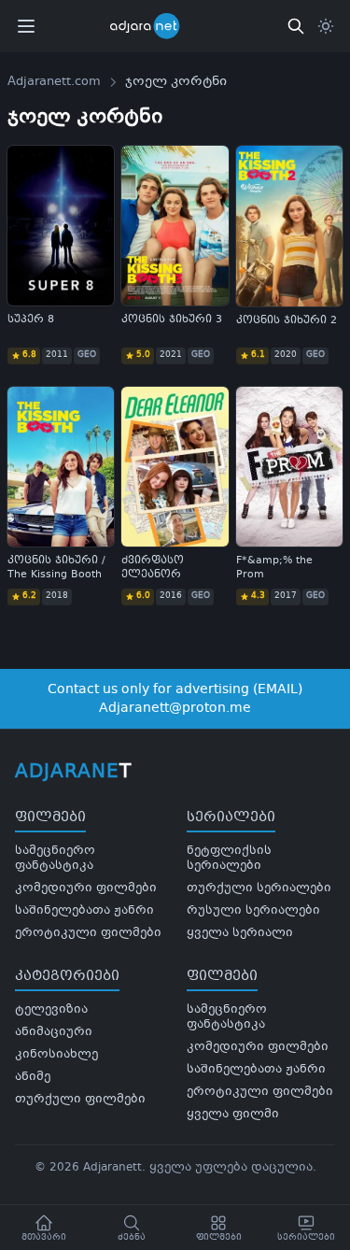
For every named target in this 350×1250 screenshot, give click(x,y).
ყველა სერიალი (240, 933)
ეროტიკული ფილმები (88, 933)
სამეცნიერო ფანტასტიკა (55, 858)
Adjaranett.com (54, 82)
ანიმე (32, 1077)
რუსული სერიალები (253, 910)
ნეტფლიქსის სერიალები (229, 858)
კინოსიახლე (56, 1054)
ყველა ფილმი (233, 1114)
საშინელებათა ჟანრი (84, 910)
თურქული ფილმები (80, 1099)
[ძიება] (296, 26)
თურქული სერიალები (259, 888)
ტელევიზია (51, 1009)
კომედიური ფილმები (86, 888)
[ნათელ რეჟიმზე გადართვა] (325, 26)
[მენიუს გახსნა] (26, 26)
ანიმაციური (53, 1032)
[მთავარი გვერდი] (156, 26)
